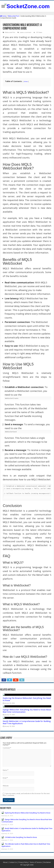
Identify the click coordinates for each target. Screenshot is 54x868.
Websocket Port (13, 16)
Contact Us (13, 862)
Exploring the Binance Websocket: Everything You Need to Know (27, 813)
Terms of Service (36, 862)
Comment (7, 748)
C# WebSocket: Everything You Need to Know (21, 837)
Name (5, 770)
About (5, 862)
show (26, 81)
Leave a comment (25, 32)
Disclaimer (47, 862)
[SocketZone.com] (27, 6)
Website (6, 786)
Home (4, 16)
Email (5, 778)
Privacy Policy (23, 862)
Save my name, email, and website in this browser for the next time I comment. (26, 794)
